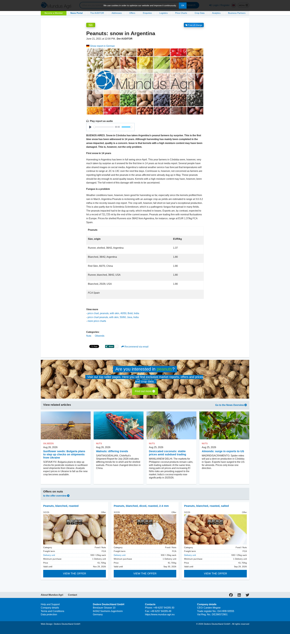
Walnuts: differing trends (112, 451)
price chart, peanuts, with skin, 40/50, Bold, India (113, 313)
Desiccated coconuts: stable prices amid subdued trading (167, 453)
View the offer (74, 573)
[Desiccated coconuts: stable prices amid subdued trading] (171, 425)
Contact (72, 595)
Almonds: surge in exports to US (223, 451)
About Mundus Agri (52, 595)
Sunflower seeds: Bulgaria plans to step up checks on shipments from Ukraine (64, 454)
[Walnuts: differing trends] (118, 425)
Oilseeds (99, 336)
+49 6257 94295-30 (163, 607)
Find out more (143, 391)
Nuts (91, 25)
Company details (50, 607)
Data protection (49, 614)
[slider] (103, 127)
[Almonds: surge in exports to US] (224, 425)
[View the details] (74, 529)
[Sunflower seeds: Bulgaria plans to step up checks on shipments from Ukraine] (66, 425)
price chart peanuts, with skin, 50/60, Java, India (113, 317)
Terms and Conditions (52, 611)
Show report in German (102, 46)
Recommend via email (136, 346)
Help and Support (50, 604)
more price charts (97, 321)
